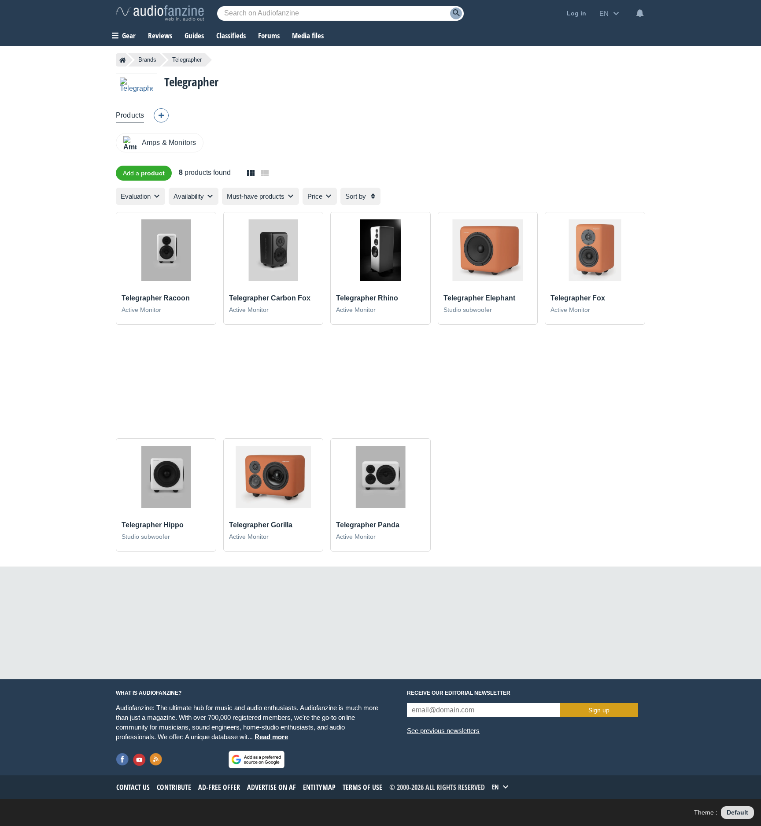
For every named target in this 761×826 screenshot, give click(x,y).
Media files (308, 35)
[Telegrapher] (136, 90)
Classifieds (231, 35)
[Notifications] (640, 13)
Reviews (160, 35)
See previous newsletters (443, 730)
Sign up (599, 710)
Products (130, 115)
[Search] (456, 13)
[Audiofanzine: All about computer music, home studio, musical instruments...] (160, 13)
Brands (147, 59)
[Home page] (122, 60)
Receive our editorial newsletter (458, 693)
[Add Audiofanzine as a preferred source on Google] (256, 759)
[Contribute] (161, 115)
